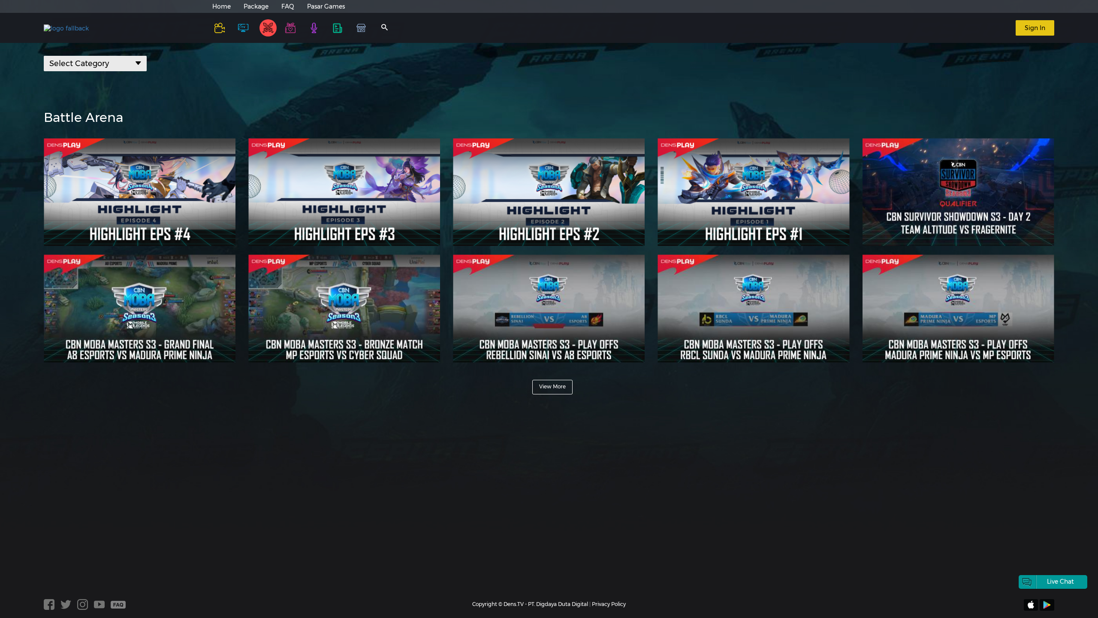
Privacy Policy (609, 604)
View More (552, 386)
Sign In (1035, 28)
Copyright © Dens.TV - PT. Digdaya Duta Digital (530, 604)
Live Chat (1060, 581)
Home (221, 6)
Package (256, 6)
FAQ (287, 6)
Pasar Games (326, 6)
